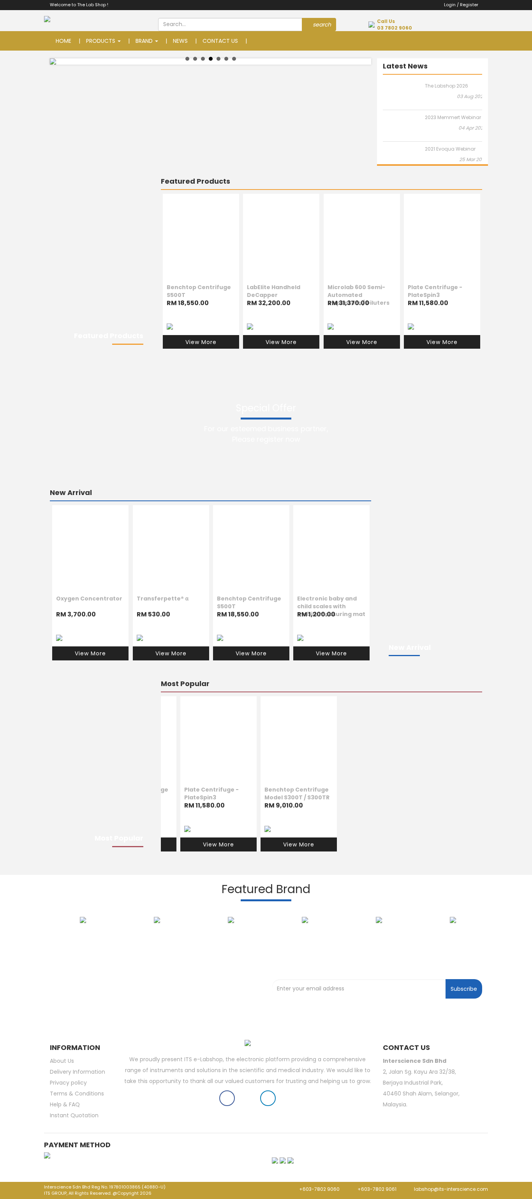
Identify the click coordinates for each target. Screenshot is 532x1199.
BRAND (145, 41)
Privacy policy (68, 1083)
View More (201, 342)
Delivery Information (77, 1072)
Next (361, 61)
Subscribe (464, 989)
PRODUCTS (101, 41)
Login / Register (459, 5)
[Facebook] (227, 1100)
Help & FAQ (65, 1104)
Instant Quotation (74, 1115)
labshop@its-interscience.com (450, 1189)
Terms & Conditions (77, 1093)
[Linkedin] (268, 1100)
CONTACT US (220, 41)
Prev (60, 61)
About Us (62, 1061)
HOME (63, 41)
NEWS (180, 41)
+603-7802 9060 (319, 1189)
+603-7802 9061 (377, 1189)
